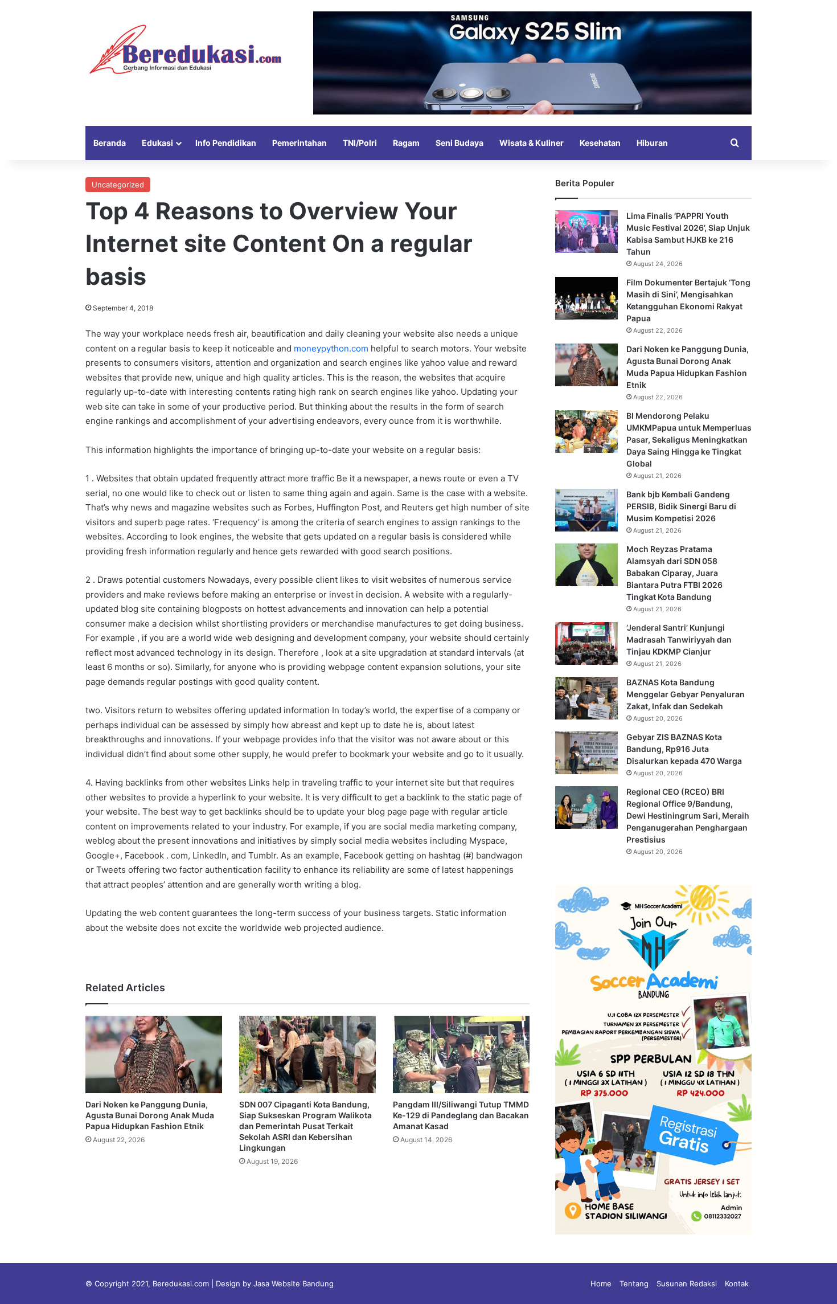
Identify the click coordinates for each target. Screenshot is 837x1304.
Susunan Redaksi (687, 1283)
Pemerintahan (299, 143)
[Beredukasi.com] (185, 49)
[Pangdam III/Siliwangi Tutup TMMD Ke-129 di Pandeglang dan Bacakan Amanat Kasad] (461, 1054)
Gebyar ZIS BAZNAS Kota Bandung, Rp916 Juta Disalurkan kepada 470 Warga (684, 749)
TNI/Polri (360, 143)
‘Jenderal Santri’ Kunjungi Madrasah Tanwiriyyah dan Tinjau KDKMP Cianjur (679, 639)
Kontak (737, 1283)
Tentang (634, 1283)
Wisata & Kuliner (531, 143)
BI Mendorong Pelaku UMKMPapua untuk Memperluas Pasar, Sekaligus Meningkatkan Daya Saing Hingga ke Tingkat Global (689, 439)
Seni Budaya (459, 143)
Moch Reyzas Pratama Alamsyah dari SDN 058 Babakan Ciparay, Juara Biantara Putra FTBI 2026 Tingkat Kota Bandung (674, 573)
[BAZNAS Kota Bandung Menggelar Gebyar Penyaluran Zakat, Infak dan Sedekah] (586, 698)
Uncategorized (118, 184)
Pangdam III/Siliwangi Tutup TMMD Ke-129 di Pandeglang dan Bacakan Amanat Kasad (461, 1115)
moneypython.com (331, 348)
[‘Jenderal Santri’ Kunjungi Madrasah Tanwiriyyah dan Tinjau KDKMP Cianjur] (586, 643)
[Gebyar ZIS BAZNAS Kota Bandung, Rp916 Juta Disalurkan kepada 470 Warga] (586, 752)
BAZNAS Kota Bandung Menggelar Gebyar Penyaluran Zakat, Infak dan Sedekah (685, 694)
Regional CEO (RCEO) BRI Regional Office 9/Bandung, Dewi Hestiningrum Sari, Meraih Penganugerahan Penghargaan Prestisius (687, 815)
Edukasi (157, 143)
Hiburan (652, 143)
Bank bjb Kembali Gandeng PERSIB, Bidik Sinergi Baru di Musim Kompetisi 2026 (681, 506)
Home (601, 1283)
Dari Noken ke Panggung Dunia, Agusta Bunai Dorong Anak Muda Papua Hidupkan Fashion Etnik (149, 1115)
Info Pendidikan (225, 143)
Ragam (406, 143)
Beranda (109, 143)
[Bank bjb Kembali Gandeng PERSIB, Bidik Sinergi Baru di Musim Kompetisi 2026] (586, 510)
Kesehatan (600, 143)
